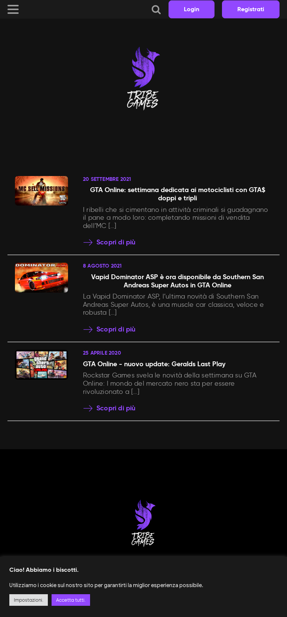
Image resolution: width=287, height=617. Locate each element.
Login (191, 9)
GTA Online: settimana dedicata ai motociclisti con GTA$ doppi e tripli (177, 193)
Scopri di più (116, 242)
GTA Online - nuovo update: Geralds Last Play (154, 364)
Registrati (250, 9)
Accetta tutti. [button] (71, 600)
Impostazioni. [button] (28, 600)
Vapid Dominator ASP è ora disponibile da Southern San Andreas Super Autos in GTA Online (177, 280)
